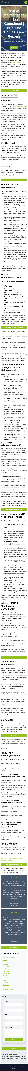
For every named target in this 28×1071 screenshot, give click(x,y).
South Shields (6, 978)
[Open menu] (25, 2)
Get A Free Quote (14, 947)
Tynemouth (5, 982)
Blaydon (5, 975)
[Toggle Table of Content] (14, 95)
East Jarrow (6, 968)
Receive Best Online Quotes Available (14, 327)
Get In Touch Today (14, 90)
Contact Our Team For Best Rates (14, 180)
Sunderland (6, 987)
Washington (6, 971)
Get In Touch (14, 735)
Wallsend (20, 858)
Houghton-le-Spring (8, 989)
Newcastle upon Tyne (6, 858)
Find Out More (14, 657)
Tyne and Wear (6, 973)
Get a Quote (14, 47)
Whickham (3, 860)
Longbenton (10, 860)
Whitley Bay (6, 984)
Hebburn (14, 858)
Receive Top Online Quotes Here (14, 509)
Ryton (4, 980)
